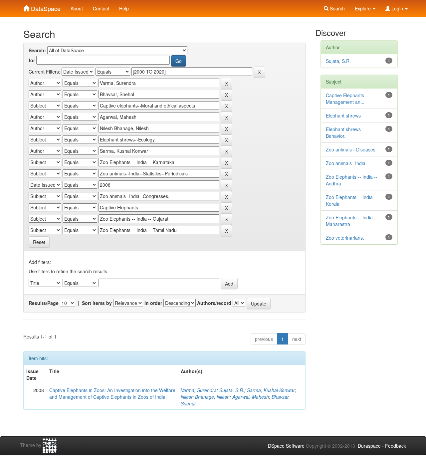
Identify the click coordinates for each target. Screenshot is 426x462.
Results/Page (44, 303)
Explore (363, 8)
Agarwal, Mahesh (250, 396)
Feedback (395, 445)
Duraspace (369, 445)
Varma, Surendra (199, 390)
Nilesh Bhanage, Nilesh (205, 396)
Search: (37, 50)
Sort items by (97, 303)
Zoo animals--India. (346, 163)
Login (397, 8)
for (32, 60)
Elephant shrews (343, 115)
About (77, 8)
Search (336, 8)
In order (153, 303)
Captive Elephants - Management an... (346, 98)
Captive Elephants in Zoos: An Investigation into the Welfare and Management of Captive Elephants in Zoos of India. (112, 393)
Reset (39, 242)
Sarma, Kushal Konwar (271, 390)
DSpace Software (286, 445)
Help (124, 8)
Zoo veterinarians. (345, 237)
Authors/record (214, 303)
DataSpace (45, 7)
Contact (101, 8)
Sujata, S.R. (231, 390)
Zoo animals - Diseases (350, 149)
